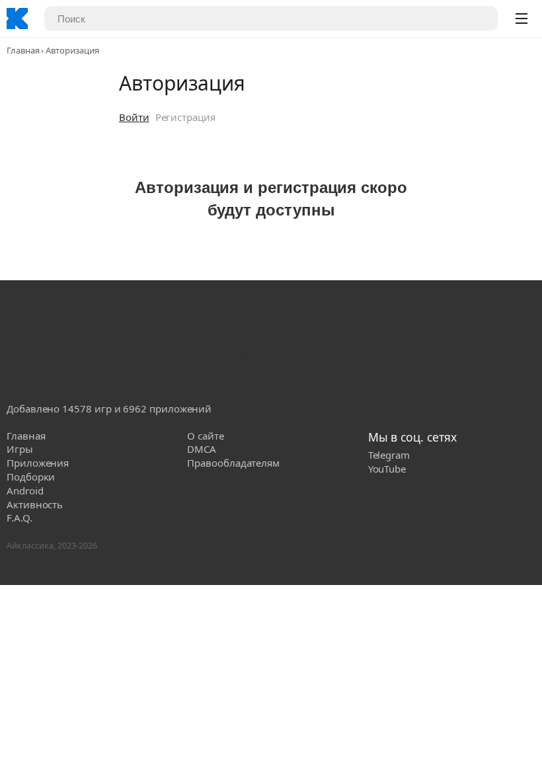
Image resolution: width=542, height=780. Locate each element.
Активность (35, 504)
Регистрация (185, 117)
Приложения (38, 462)
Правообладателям (233, 462)
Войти (134, 117)
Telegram (389, 454)
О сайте (205, 435)
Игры (20, 448)
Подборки (31, 476)
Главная (23, 50)
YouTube (387, 468)
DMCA (201, 448)
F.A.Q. (19, 517)
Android (25, 490)
